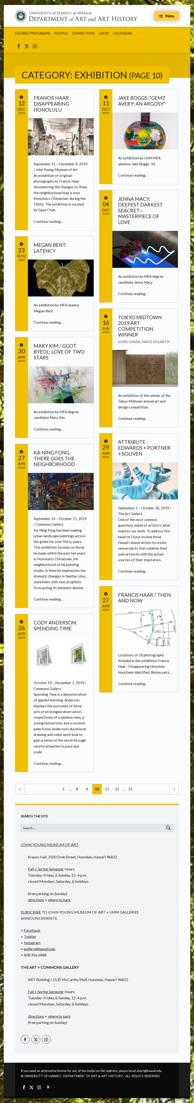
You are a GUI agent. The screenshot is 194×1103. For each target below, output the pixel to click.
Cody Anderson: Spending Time (55, 625)
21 (130, 789)
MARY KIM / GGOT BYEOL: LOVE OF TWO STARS (59, 351)
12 (117, 789)
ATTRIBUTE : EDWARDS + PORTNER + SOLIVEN (144, 447)
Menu (169, 16)
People (61, 33)
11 (107, 789)
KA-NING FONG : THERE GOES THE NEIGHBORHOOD (54, 458)
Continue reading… (48, 221)
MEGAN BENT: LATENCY (50, 248)
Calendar (122, 33)
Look (104, 33)
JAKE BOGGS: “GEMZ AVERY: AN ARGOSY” (141, 101)
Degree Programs (32, 33)
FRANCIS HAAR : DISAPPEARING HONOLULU (52, 103)
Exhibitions (83, 33)
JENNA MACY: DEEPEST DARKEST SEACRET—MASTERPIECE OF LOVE (140, 210)
